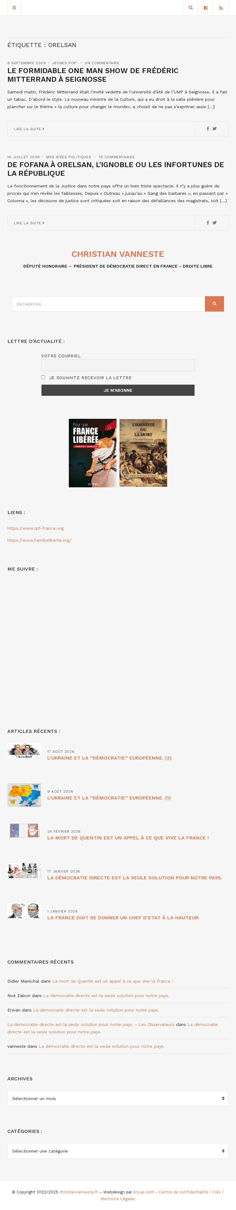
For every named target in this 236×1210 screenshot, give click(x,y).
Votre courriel (61, 355)
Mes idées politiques (68, 157)
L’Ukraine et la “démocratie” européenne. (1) (109, 798)
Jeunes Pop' (64, 63)
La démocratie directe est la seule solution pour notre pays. (134, 878)
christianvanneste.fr (78, 1192)
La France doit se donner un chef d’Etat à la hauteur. (123, 918)
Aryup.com (143, 1192)
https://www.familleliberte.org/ (39, 540)
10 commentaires (117, 157)
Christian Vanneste (118, 254)
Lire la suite (28, 129)
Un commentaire (102, 63)
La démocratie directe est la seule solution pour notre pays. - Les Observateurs (91, 1024)
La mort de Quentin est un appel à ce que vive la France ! (128, 838)
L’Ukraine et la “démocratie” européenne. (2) (109, 758)
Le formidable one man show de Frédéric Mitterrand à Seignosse (93, 75)
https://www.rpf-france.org (35, 528)
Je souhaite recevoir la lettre (89, 377)
